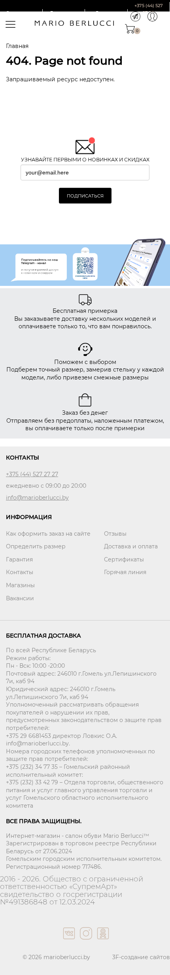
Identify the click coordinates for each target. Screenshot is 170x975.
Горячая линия (125, 572)
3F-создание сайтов (141, 957)
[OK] (102, 941)
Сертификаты (124, 559)
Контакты (19, 572)
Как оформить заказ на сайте (48, 533)
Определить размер (36, 546)
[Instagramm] (85, 941)
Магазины (20, 585)
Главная (17, 46)
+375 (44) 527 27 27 (32, 474)
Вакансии (20, 598)
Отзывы (115, 533)
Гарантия (19, 559)
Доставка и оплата (131, 546)
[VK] (68, 941)
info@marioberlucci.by (37, 497)
